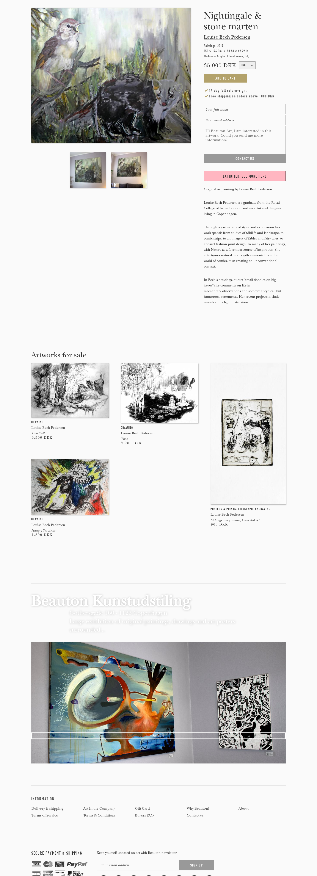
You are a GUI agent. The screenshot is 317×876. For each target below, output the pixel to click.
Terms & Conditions (99, 815)
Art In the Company (99, 808)
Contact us (195, 815)
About (243, 808)
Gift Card (142, 808)
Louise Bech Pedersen (227, 37)
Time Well (37, 433)
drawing (37, 422)
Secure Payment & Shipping (56, 853)
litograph (245, 509)
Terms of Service (44, 815)
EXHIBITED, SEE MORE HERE (245, 176)
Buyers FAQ (144, 815)
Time (124, 439)
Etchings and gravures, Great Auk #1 (235, 520)
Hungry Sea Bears (43, 530)
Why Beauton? (198, 808)
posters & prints (223, 509)
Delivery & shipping (47, 808)
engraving (262, 509)
